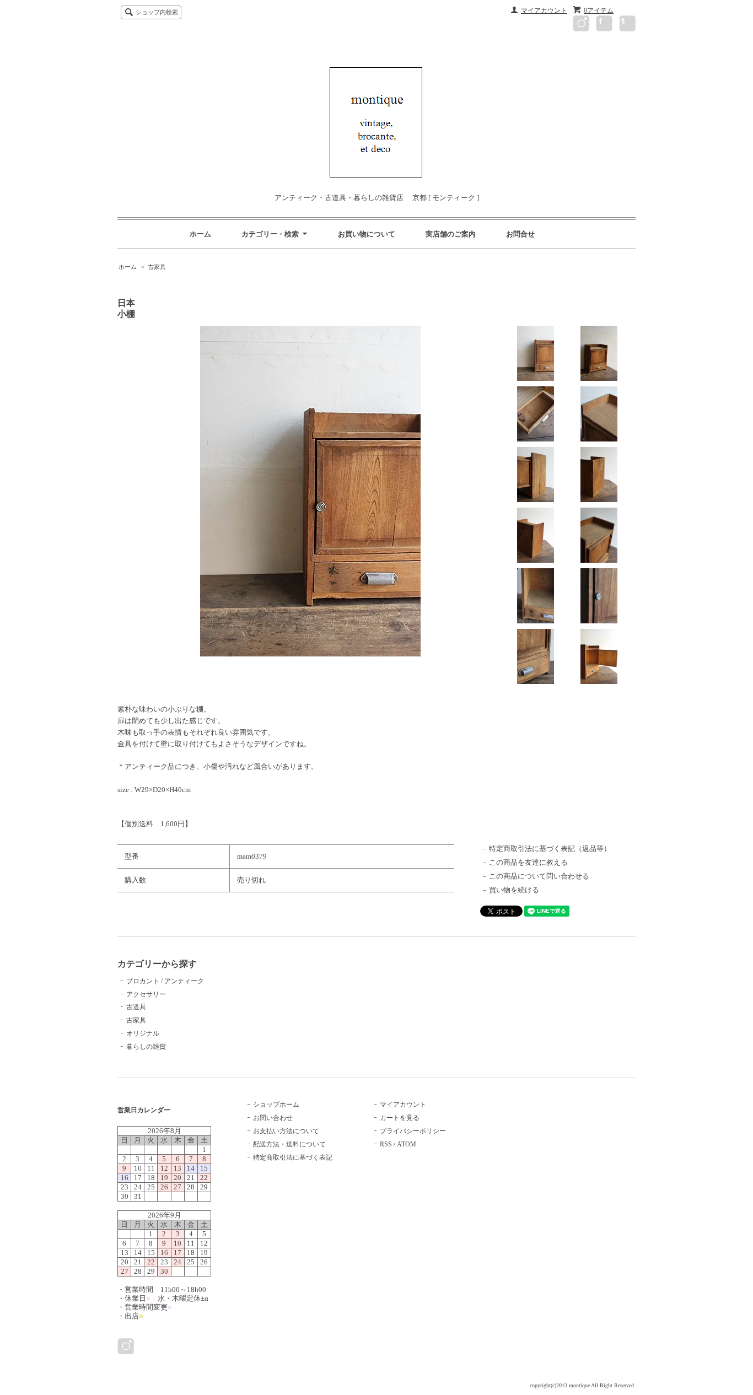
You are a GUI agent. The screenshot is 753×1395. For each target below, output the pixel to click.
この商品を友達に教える (528, 862)
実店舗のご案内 (451, 234)
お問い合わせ (273, 1118)
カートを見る (399, 1118)
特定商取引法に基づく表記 (292, 1157)
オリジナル (142, 1033)
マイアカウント (544, 10)
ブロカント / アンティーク (165, 981)
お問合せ (520, 234)
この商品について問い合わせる (539, 876)
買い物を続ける (514, 890)
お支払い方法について (286, 1131)
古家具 (157, 266)
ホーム (200, 234)
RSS (386, 1144)
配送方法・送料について (289, 1144)
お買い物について (366, 234)
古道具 (136, 1007)
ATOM (406, 1144)
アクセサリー (146, 994)
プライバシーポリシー (413, 1131)
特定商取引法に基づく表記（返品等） (550, 848)
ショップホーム (276, 1104)
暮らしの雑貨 (146, 1047)
